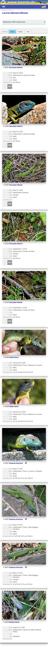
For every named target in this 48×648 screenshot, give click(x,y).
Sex (28, 31)
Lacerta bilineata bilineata (15, 13)
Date (12, 31)
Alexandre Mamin (15, 67)
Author (20, 31)
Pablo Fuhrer (14, 357)
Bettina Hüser (14, 622)
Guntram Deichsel (16, 463)
